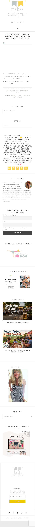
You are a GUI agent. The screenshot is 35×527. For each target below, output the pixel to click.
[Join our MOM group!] (17, 281)
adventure (15, 95)
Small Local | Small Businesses (20, 90)
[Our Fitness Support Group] (17, 254)
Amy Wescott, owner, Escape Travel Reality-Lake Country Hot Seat (17, 36)
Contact (26, 518)
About (20, 518)
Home (7, 518)
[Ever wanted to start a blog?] (16, 456)
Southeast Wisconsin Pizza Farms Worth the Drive (17, 351)
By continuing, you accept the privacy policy (16, 228)
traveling (19, 97)
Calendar (14, 518)
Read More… (6, 201)
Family (13, 88)
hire (20, 95)
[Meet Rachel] (17, 385)
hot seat (18, 88)
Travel (17, 92)
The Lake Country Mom (17, 9)
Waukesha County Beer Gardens (17, 322)
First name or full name (10, 215)
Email (4, 221)
